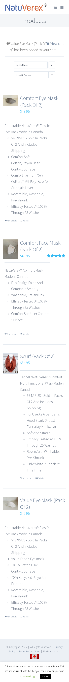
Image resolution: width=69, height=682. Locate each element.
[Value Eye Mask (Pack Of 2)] (10, 503)
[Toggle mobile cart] (55, 7)
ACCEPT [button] (45, 676)
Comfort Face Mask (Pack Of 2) (40, 246)
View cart (57, 43)
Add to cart (12, 220)
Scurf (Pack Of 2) (37, 356)
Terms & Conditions (29, 651)
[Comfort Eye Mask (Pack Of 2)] (10, 100)
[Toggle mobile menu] (62, 7)
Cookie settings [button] (28, 676)
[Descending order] (52, 65)
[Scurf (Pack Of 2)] (10, 363)
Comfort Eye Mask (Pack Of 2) (39, 101)
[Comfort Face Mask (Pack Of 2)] (10, 249)
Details (25, 220)
